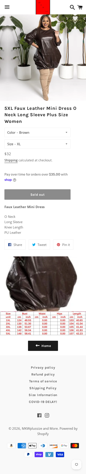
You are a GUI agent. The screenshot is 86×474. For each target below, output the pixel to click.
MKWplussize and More (40, 428)
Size (10, 144)
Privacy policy (43, 368)
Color (11, 132)
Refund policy (43, 374)
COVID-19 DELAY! (43, 402)
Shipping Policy (42, 388)
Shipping (11, 160)
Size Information (43, 395)
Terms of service (43, 381)
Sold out (37, 195)
